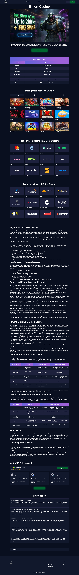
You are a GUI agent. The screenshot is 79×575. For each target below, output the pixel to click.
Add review (63, 468)
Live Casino (31, 94)
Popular (16, 94)
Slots (61, 94)
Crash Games (46, 94)
